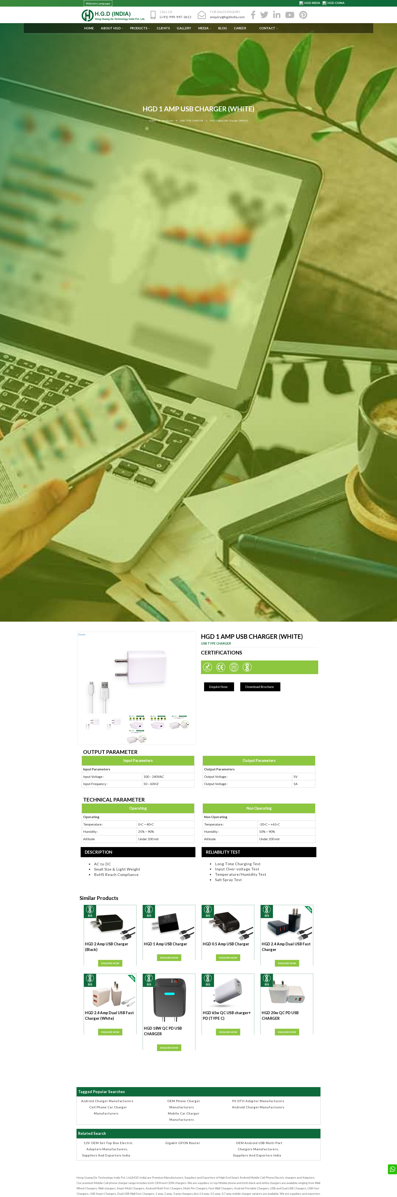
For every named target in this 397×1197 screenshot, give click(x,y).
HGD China (335, 3)
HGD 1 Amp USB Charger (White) (229, 120)
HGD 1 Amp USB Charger (165, 944)
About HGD (111, 28)
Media (203, 28)
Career (240, 28)
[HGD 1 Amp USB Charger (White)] (94, 722)
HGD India (312, 3)
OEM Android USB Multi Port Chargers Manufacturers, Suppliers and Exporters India (257, 1149)
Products (138, 28)
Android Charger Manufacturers (107, 1101)
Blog (222, 28)
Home (89, 28)
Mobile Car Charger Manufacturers (183, 1116)
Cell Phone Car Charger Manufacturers (108, 1110)
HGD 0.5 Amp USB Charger (226, 944)
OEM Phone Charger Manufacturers (183, 1104)
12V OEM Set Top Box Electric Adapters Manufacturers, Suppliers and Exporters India (107, 1149)
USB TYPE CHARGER (192, 120)
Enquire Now (218, 687)
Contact (267, 28)
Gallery (184, 28)
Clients (163, 28)
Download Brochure (259, 687)
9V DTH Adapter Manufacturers (258, 1101)
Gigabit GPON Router (182, 1143)
